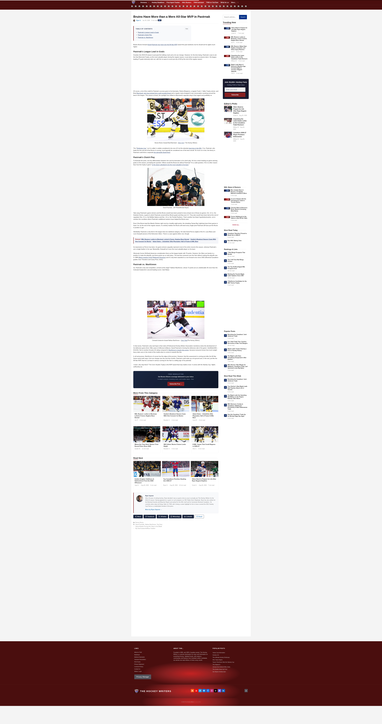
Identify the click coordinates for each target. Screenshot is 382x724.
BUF (228, 217)
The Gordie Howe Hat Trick (220, 669)
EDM (228, 28)
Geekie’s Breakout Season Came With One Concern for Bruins (175, 415)
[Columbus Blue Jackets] (159, 7)
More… (233, 2)
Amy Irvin (181, 143)
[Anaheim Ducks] (133, 7)
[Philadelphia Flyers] (206, 7)
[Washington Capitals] (243, 7)
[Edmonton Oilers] (170, 7)
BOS (159, 20)
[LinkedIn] (223, 690)
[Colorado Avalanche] (155, 7)
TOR (228, 65)
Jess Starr (184, 340)
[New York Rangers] (199, 7)
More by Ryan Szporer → (153, 509)
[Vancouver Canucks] (236, 7)
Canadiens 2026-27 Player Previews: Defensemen (239, 134)
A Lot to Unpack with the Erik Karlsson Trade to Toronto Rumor (238, 200)
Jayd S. (137, 485)
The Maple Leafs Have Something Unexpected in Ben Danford (237, 357)
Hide (186, 29)
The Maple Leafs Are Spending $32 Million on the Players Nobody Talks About (237, 396)
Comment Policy (138, 666)
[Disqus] (175, 558)
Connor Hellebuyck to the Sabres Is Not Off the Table (239, 217)
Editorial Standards (139, 657)
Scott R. (195, 420)
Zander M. (137, 448)
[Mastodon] (219, 690)
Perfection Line (141, 148)
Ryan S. (138, 20)
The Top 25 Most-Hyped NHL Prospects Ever (236, 267)
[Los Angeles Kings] (177, 7)
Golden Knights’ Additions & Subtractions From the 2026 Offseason (144, 481)
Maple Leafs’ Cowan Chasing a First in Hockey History (237, 349)
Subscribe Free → (176, 384)
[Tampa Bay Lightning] (225, 7)
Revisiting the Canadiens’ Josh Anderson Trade (237, 335)
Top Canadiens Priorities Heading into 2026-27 (174, 480)
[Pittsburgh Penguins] (210, 7)
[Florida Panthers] (173, 7)
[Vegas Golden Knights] (239, 7)
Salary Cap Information (219, 652)
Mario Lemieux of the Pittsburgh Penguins (152, 257)
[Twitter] (200, 690)
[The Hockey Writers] (133, 2)
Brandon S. (167, 420)
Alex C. (195, 448)
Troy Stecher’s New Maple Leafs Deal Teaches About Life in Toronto (237, 388)
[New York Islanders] (195, 7)
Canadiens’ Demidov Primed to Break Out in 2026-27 (237, 234)
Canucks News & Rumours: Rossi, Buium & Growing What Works (239, 209)
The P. (233, 73)
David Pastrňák (139, 524)
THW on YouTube (212, 2)
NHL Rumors (186, 2)
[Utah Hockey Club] (232, 7)
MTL (228, 56)
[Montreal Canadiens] (184, 7)
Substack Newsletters (140, 659)
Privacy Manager (142, 677)
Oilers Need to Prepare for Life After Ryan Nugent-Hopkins (204, 480)
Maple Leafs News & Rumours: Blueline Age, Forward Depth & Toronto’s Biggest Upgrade (238, 68)
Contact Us (137, 669)
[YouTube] (196, 690)
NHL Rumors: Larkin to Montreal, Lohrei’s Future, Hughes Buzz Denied (165, 239)
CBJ (228, 190)
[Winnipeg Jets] (247, 7)
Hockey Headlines (158, 2)
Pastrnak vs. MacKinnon (145, 37)
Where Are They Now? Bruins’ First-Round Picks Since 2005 (147, 445)
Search (243, 17)
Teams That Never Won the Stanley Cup (223, 662)
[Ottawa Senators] (203, 7)
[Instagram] (211, 690)
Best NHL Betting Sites (235, 240)
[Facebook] (208, 690)
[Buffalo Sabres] (140, 7)
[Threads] (215, 690)
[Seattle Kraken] (217, 7)
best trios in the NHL (195, 148)
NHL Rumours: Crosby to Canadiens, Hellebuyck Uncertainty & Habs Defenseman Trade (237, 406)
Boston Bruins (139, 522)
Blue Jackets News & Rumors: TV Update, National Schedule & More (239, 191)
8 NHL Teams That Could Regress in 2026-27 (204, 445)
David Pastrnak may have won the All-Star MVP (162, 44)
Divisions (143, 2)
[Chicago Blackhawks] (151, 7)
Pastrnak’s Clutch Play (145, 35)
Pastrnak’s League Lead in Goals (148, 32)
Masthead (137, 654)
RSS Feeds (137, 662)
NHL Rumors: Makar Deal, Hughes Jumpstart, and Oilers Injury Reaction (239, 48)
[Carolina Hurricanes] (148, 7)
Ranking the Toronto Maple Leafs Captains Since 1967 (236, 275)
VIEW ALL (235, 225)
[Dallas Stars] (162, 7)
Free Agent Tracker (173, 2)
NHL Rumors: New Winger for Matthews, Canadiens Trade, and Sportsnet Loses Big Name (238, 366)
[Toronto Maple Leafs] (228, 7)
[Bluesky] (204, 690)
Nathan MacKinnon (150, 524)
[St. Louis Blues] (221, 7)
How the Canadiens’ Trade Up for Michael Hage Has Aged (237, 415)
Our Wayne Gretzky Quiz (219, 671)
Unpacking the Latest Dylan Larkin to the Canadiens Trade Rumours (239, 57)
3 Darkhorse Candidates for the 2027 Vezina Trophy (237, 282)
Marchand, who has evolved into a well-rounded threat (154, 93)
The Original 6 (216, 664)
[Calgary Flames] (144, 7)
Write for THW (138, 652)
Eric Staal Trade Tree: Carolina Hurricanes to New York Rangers (238, 342)
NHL (228, 37)
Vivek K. (194, 485)
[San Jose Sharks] (214, 7)
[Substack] (192, 690)
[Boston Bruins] (137, 7)
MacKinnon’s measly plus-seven (179, 350)
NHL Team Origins (218, 660)
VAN (228, 208)
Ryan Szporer (149, 495)
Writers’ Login (138, 671)
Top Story (159, 524)
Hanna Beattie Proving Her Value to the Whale (148, 526)
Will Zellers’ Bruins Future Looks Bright (175, 445)
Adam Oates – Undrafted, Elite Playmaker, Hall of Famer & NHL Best (175, 241)
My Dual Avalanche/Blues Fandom (145, 528)
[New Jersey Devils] (192, 7)
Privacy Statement (139, 664)
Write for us (225, 2)
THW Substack (199, 2)
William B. (234, 61)
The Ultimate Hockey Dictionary (221, 657)
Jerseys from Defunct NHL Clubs (221, 667)
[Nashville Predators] (188, 7)
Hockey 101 (216, 655)
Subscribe (235, 95)
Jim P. (136, 420)
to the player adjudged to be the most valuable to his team (170, 165)
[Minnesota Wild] (181, 7)
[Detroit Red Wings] (166, 7)
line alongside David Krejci (162, 152)
